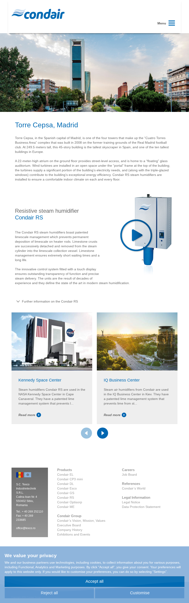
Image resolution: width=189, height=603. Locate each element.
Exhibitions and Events (73, 534)
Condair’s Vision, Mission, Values (81, 520)
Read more (26, 415)
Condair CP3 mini (70, 479)
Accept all (94, 581)
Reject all (49, 593)
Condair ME (65, 507)
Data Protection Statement (141, 507)
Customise (140, 593)
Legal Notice (131, 502)
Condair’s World (133, 488)
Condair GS (65, 493)
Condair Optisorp (69, 502)
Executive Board (69, 525)
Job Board (129, 474)
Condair (38, 14)
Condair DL (65, 484)
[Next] (102, 433)
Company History (69, 530)
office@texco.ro (25, 528)
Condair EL (65, 474)
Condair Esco (67, 488)
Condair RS (65, 497)
